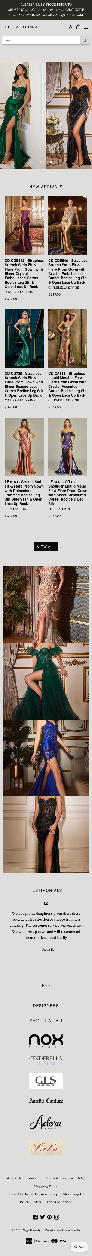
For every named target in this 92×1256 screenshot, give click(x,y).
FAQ (81, 1178)
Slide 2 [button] (44, 162)
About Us (14, 1178)
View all (46, 546)
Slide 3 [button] (48, 162)
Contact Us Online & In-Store (50, 1178)
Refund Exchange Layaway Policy (32, 1194)
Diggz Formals (23, 26)
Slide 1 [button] (41, 162)
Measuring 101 (74, 1194)
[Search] (85, 40)
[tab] (41, 162)
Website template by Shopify (62, 1230)
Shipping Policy (46, 1186)
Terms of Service (59, 1202)
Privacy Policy (30, 1202)
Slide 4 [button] (51, 162)
